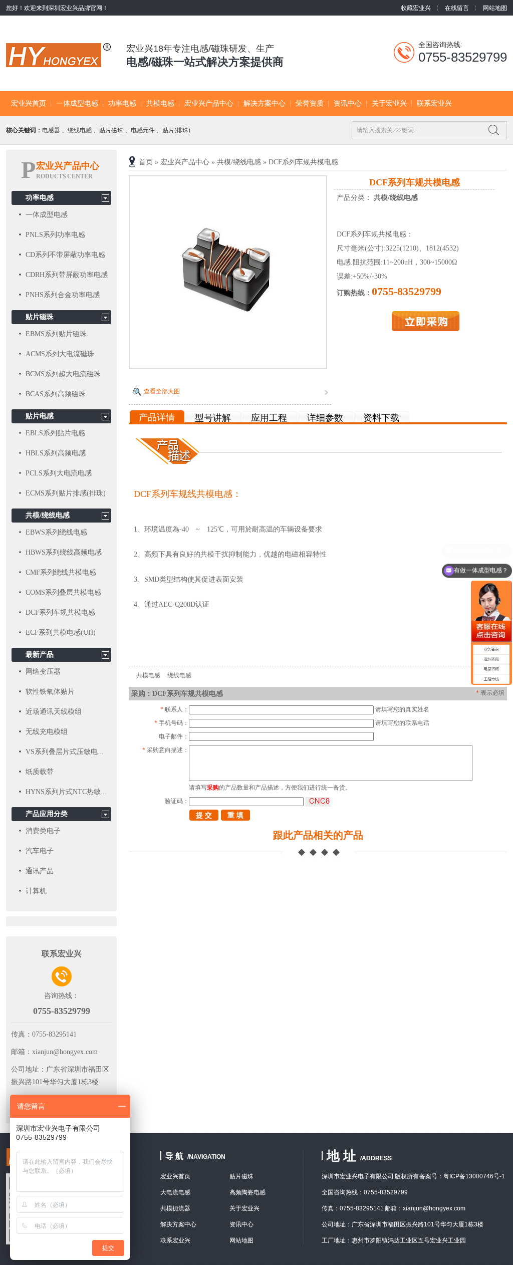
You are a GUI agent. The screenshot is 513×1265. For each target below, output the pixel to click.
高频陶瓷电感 (247, 1192)
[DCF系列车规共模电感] (228, 365)
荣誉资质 (310, 103)
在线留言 (457, 8)
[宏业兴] (58, 62)
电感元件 (143, 130)
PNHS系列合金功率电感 (63, 295)
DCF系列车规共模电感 (303, 162)
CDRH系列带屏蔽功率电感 (67, 275)
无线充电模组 (47, 731)
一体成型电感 (77, 103)
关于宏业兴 (389, 103)
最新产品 (40, 654)
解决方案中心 (264, 103)
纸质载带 (40, 772)
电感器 (51, 130)
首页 (146, 162)
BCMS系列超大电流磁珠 (63, 374)
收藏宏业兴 (416, 8)
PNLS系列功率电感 (55, 234)
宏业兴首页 (28, 103)
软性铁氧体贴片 (50, 691)
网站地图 (495, 8)
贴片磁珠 (111, 130)
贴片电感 (40, 416)
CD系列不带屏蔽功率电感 (65, 255)
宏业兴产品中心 (208, 103)
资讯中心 (348, 103)
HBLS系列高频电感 (56, 453)
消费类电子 (43, 831)
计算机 (36, 891)
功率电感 (122, 103)
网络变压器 (43, 671)
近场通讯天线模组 (54, 711)
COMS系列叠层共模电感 (63, 592)
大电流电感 (175, 1192)
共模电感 (160, 103)
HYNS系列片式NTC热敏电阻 (70, 792)
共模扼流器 (175, 1208)
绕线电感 (80, 130)
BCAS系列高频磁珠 (56, 394)
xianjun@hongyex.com (65, 1052)
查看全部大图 (162, 391)
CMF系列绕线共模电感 (61, 572)
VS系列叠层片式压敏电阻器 (69, 751)
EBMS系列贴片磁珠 (56, 334)
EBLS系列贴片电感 (55, 433)
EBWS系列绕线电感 (56, 532)
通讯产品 (40, 871)
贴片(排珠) (176, 130)
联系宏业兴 (434, 103)
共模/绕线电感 (239, 162)
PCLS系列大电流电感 (59, 473)
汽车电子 (40, 851)
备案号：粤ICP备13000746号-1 (462, 1176)
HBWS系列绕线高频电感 (64, 552)
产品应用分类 (47, 814)
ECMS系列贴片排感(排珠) (66, 493)
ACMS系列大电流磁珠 (60, 354)
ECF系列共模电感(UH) (61, 632)
